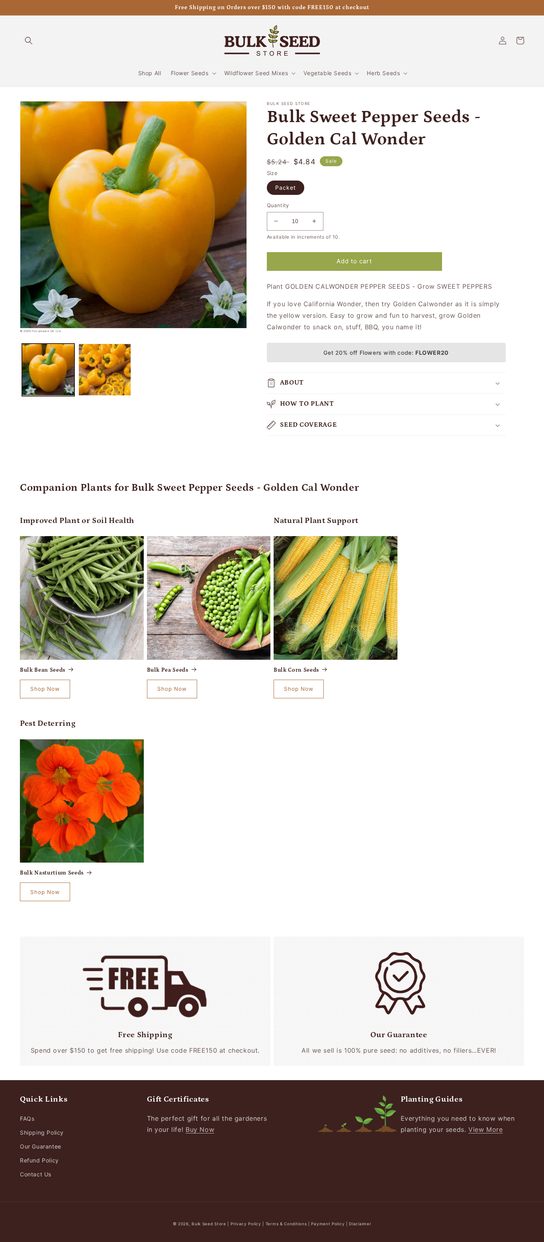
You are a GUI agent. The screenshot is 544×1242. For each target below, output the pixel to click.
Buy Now (200, 1129)
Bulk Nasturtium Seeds (52, 873)
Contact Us (35, 1174)
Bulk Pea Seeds (167, 670)
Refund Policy (39, 1160)
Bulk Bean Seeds (42, 670)
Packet (285, 187)
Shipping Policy (42, 1132)
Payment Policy (328, 1223)
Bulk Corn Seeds (296, 670)
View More (485, 1129)
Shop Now (45, 689)
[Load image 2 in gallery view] (104, 370)
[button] (28, 40)
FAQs (27, 1118)
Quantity (278, 205)
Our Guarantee (40, 1146)
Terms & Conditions (286, 1223)
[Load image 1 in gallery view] (48, 370)
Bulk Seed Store (209, 1223)
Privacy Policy (247, 1223)
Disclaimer (360, 1223)
